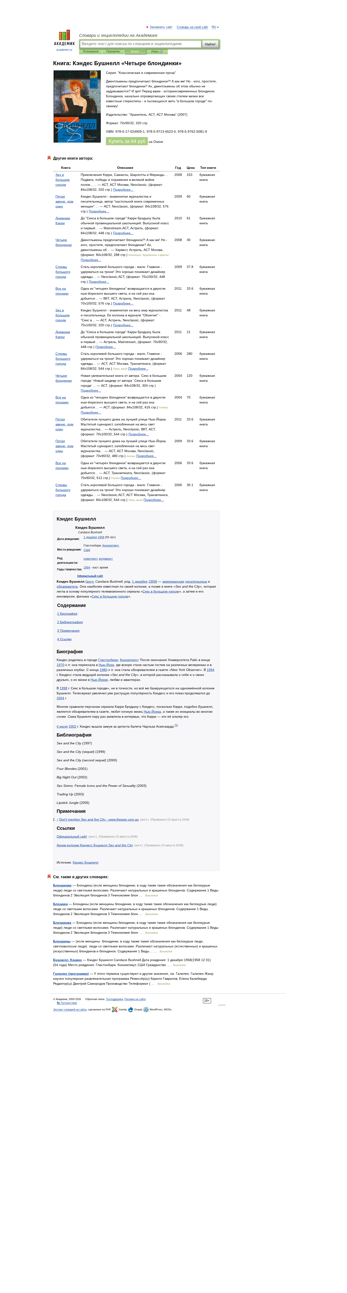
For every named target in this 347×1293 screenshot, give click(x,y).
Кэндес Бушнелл (85, 862)
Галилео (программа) (71, 973)
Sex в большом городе (62, 180)
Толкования (90, 51)
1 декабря (90, 537)
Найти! (210, 44)
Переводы (113, 51)
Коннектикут (110, 545)
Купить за (127, 141)
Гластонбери (108, 660)
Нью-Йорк (106, 665)
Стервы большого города (62, 272)
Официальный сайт (72, 836)
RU (214, 27)
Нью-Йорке (99, 680)
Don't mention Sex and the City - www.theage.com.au (99, 819)
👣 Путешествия (67, 1002)
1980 (103, 670)
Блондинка (62, 922)
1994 (87, 567)
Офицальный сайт (90, 576)
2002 (72, 726)
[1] (176, 725)
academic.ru (64, 49)
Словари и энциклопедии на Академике (118, 35)
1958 (101, 537)
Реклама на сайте (135, 999)
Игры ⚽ (157, 51)
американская (173, 581)
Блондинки (62, 885)
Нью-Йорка (152, 711)
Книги (135, 51)
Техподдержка (114, 999)
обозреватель (67, 586)
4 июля (62, 726)
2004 (60, 698)
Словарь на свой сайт (192, 27)
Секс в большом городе (161, 591)
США (87, 550)
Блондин (60, 904)
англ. (90, 581)
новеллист (90, 558)
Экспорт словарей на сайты (70, 1009)
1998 (63, 688)
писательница (196, 581)
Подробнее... (123, 189)
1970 (60, 665)
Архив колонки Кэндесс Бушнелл (95, 845)
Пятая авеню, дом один (64, 201)
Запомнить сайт (161, 27)
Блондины (62, 941)
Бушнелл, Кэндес (67, 960)
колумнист (106, 558)
